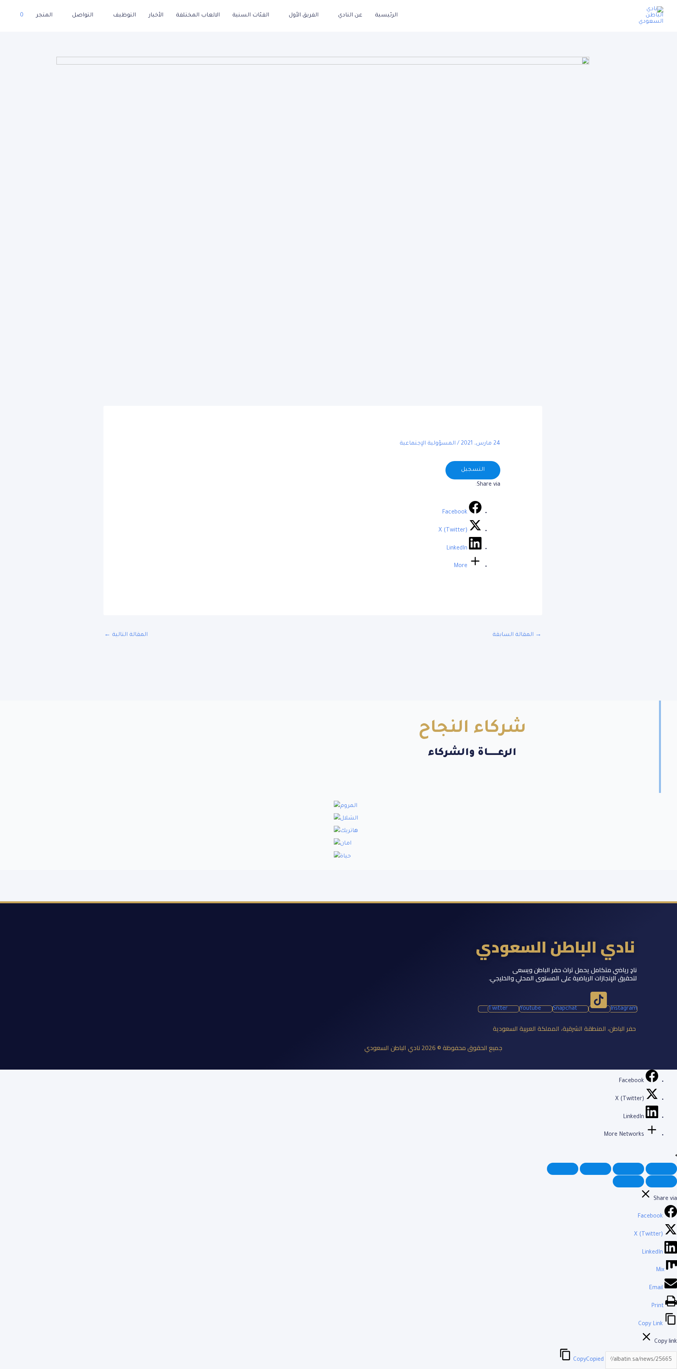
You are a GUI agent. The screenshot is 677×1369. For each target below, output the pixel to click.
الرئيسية (386, 16)
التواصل (82, 16)
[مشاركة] (595, 1169)
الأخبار (155, 16)
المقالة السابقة (516, 635)
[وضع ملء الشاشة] (628, 1169)
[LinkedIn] (651, 1117)
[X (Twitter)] (651, 1099)
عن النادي (350, 16)
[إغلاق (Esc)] (562, 1169)
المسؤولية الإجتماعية (428, 444)
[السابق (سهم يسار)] (661, 1181)
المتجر (44, 16)
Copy (588, 1360)
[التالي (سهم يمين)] (628, 1181)
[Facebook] (651, 1081)
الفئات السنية (250, 16)
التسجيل (473, 470)
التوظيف (124, 16)
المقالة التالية (126, 635)
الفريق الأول (304, 16)
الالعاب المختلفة (198, 16)
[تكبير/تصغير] (661, 1169)
